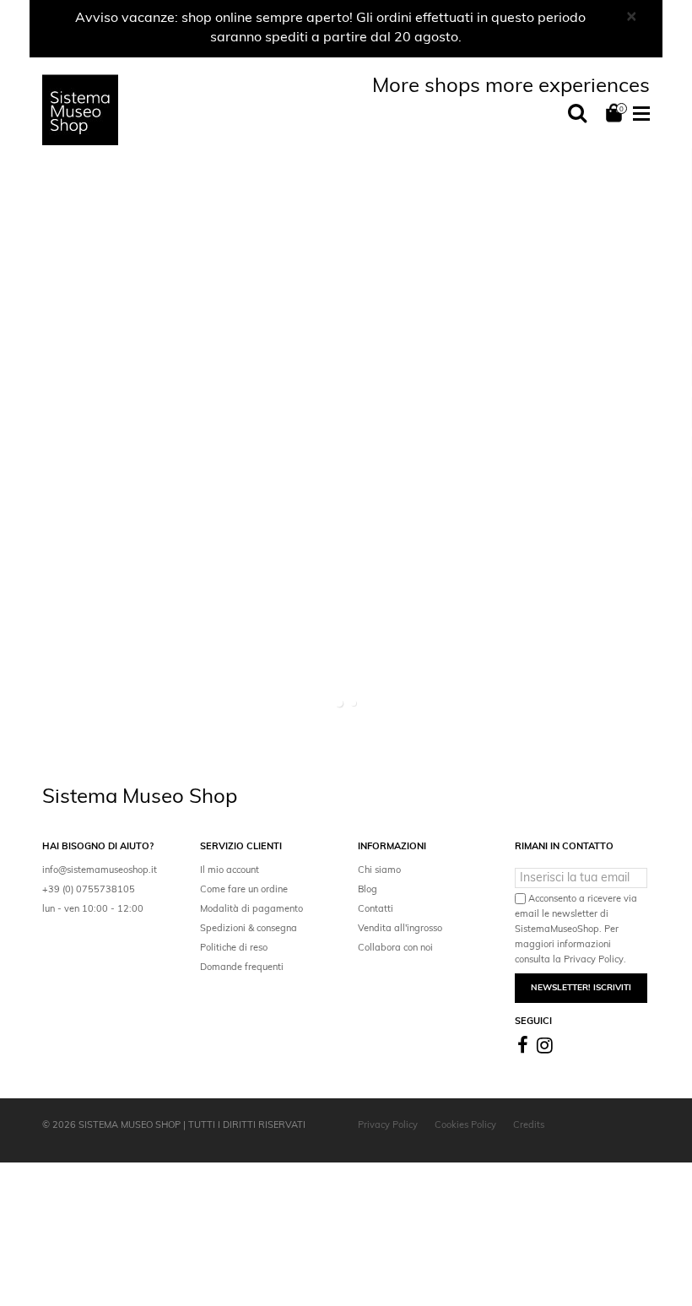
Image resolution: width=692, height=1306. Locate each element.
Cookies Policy (465, 1125)
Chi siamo (379, 870)
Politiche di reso (234, 948)
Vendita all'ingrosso (400, 929)
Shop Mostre (287, 1281)
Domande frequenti (242, 968)
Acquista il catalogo (113, 500)
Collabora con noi (395, 948)
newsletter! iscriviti (581, 988)
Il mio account (229, 870)
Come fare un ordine (244, 890)
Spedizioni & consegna (248, 929)
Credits (528, 1125)
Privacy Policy (388, 1125)
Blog (367, 890)
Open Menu (641, 114)
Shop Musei (96, 1281)
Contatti (375, 909)
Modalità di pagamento (251, 909)
